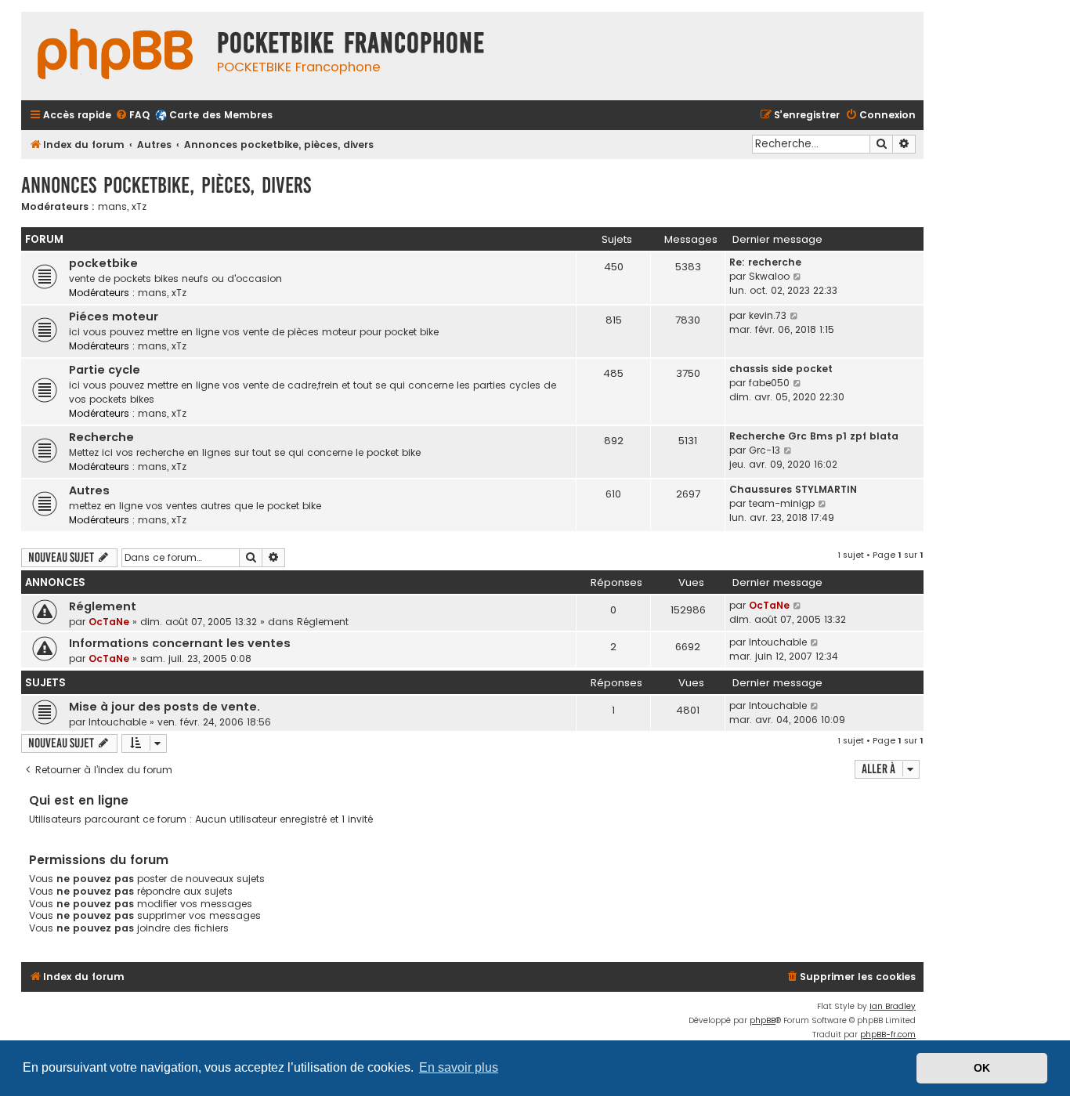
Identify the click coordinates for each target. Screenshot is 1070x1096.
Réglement (102, 606)
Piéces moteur (113, 316)
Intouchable (778, 642)
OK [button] (982, 1068)
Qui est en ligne (78, 800)
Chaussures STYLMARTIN (793, 489)
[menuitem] (132, 115)
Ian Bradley (892, 1006)
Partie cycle (104, 370)
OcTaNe (109, 621)
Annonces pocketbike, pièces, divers (166, 185)
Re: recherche (765, 262)
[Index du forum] (115, 56)
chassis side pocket (781, 368)
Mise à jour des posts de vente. (164, 706)
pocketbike (103, 263)
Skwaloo (769, 276)
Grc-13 (764, 450)
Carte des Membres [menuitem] (221, 114)
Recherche (101, 437)
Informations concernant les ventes (180, 643)
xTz (139, 207)
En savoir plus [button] (458, 1067)
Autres (89, 490)
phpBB (762, 1020)
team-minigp (782, 503)
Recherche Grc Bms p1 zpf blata (813, 436)
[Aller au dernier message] (798, 606)
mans (112, 207)
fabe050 (769, 382)
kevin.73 (767, 315)
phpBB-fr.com (888, 1034)
